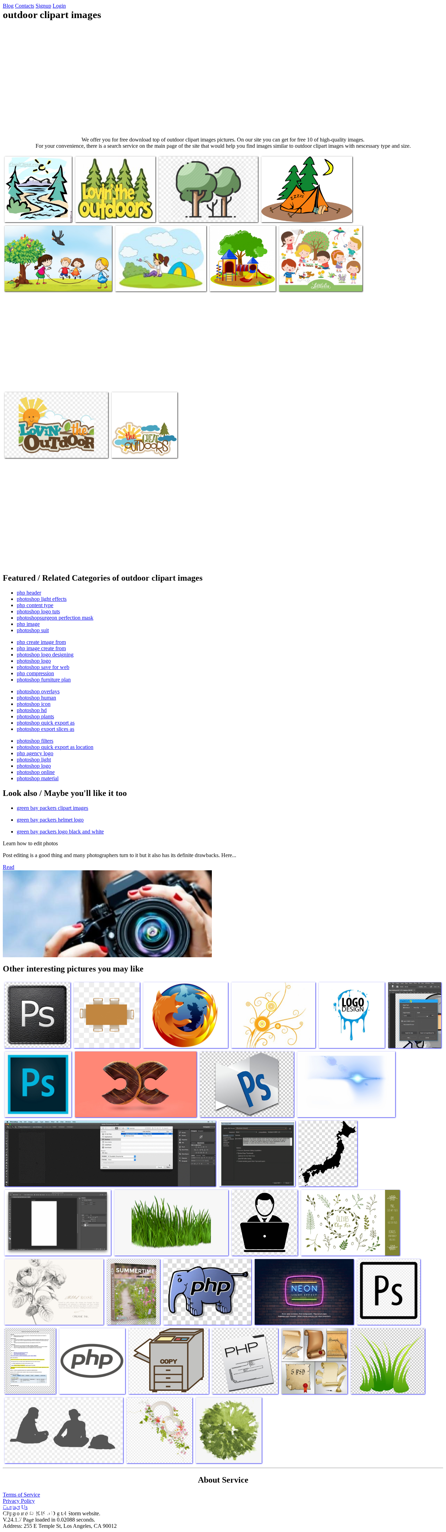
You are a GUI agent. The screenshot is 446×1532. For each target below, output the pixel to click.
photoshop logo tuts (38, 611)
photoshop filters (35, 741)
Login (59, 6)
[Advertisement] (223, 78)
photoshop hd (32, 710)
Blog (8, 6)
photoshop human (36, 698)
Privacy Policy (19, 1501)
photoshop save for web (43, 667)
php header (29, 593)
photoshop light (34, 760)
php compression (35, 673)
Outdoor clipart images (29, 212)
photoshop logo (34, 661)
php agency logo (35, 753)
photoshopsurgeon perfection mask (55, 618)
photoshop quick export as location (55, 747)
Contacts (24, 6)
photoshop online (36, 772)
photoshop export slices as (45, 729)
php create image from (41, 642)
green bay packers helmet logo (50, 820)
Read (8, 867)
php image (28, 624)
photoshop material (38, 778)
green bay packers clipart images (52, 808)
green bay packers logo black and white (60, 831)
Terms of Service (21, 1495)
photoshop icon (34, 704)
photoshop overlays (38, 691)
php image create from (41, 648)
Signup (43, 6)
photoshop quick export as (46, 723)
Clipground (35, 1510)
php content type (35, 605)
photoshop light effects (42, 599)
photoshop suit (33, 630)
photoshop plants (35, 716)
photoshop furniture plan (44, 680)
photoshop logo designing (45, 655)
